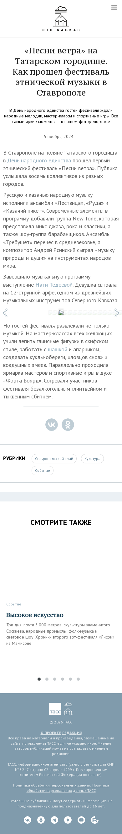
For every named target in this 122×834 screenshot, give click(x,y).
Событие (42, 470)
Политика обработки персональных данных (52, 785)
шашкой (58, 349)
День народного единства (39, 160)
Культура (92, 458)
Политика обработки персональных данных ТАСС (68, 788)
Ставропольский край (54, 458)
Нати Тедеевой (54, 284)
